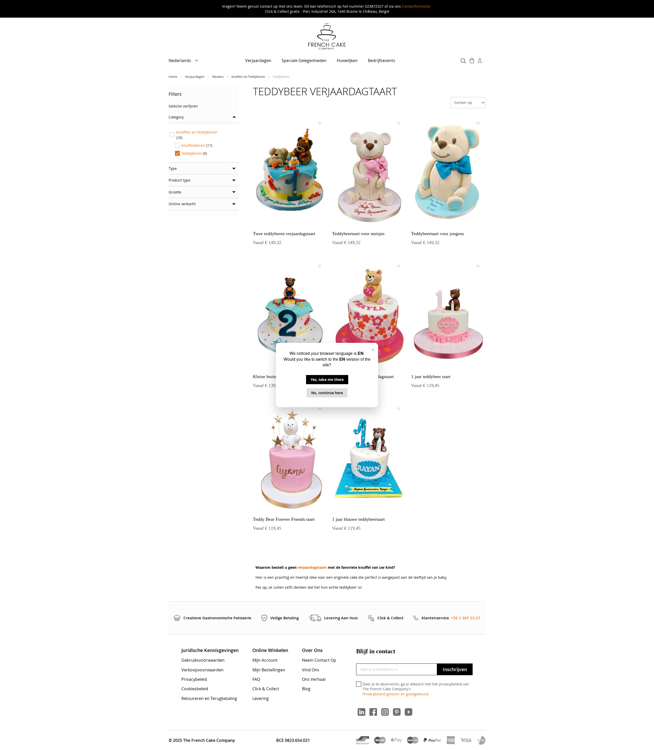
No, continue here (327, 392)
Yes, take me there (327, 379)
